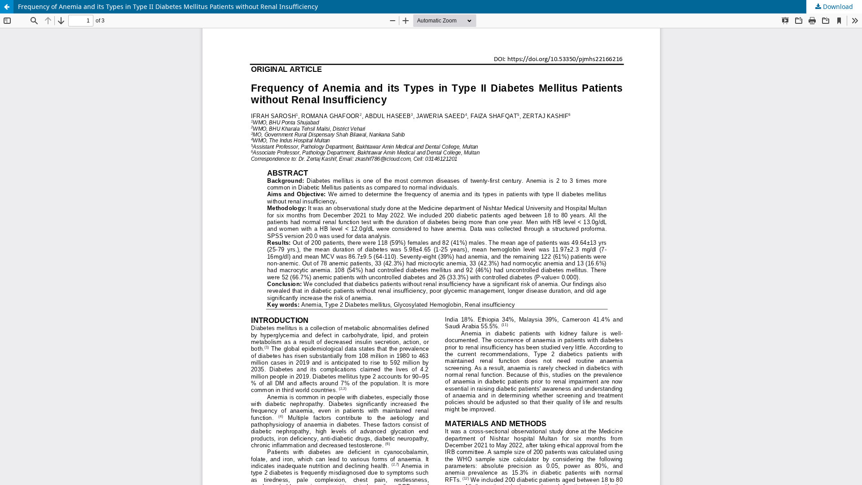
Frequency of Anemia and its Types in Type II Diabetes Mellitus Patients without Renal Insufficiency (168, 6)
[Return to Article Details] (6, 6)
